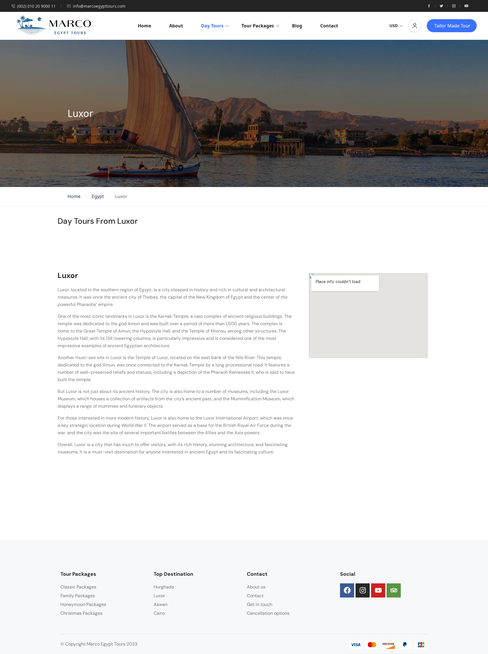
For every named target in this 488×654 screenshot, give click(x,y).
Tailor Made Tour (452, 26)
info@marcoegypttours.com (99, 6)
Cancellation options (268, 613)
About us (256, 587)
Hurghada (164, 587)
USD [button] (393, 25)
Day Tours (212, 26)
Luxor (159, 596)
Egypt (98, 196)
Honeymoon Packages (83, 604)
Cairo (159, 613)
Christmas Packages (81, 613)
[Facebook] (347, 590)
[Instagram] (363, 590)
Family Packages (77, 596)
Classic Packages (78, 587)
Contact (329, 26)
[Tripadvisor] (394, 590)
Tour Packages (257, 26)
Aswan (160, 604)
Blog (297, 26)
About (176, 26)
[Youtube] (378, 590)
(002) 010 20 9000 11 (36, 6)
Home (144, 26)
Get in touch (259, 604)
